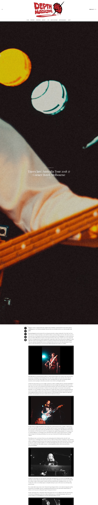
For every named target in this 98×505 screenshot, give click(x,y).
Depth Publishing (62, 20)
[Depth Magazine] (49, 9)
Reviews (43, 20)
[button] (49, 371)
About (69, 20)
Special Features (54, 20)
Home (28, 20)
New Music (32, 20)
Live (48, 20)
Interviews (38, 20)
